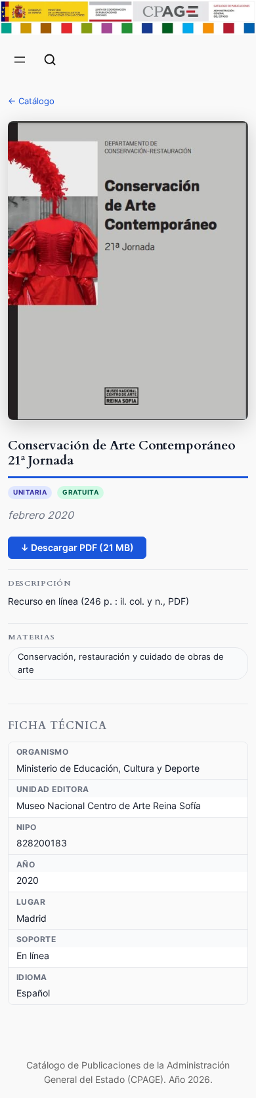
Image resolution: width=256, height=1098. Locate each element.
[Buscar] (49, 59)
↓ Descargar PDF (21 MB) (77, 547)
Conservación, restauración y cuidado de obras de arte (121, 663)
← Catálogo (31, 101)
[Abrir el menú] (19, 59)
